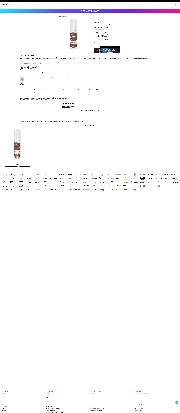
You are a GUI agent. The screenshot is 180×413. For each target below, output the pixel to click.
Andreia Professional (65, 16)
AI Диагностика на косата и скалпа (142, 393)
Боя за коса (92, 393)
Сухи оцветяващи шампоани (74, 121)
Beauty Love (28, 121)
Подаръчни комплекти (95, 397)
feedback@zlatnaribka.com (61, 98)
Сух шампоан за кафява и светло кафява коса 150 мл (17, 162)
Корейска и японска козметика (96, 410)
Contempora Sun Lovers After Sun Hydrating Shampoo (56, 395)
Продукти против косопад (96, 406)
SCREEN (3, 408)
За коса (54, 121)
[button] (3, 6)
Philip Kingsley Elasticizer (50, 406)
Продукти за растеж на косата (97, 408)
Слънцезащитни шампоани (96, 395)
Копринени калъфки (139, 404)
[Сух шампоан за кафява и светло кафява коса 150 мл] (17, 144)
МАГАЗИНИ (90, 13)
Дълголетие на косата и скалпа (141, 397)
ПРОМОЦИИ (176, 13)
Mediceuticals (4, 412)
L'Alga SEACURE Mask (50, 397)
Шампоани (81, 121)
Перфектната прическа (140, 406)
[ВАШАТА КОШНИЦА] (178, 4)
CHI (2, 404)
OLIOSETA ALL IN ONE (50, 393)
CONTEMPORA (4, 395)
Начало (60, 16)
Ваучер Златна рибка (50, 410)
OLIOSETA (3, 397)
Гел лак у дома (138, 410)
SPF (135, 395)
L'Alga (3, 393)
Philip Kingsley (4, 410)
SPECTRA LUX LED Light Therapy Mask (53, 408)
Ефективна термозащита (96, 404)
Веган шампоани (50, 121)
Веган (38, 121)
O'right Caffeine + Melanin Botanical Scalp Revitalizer (56, 412)
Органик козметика (139, 408)
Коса (57, 121)
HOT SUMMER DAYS (33, 121)
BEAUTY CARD (5, 13)
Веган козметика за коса (43, 121)
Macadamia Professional (6, 406)
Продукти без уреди (62, 121)
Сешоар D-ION (49, 404)
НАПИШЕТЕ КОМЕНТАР (66, 107)
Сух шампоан (68, 121)
